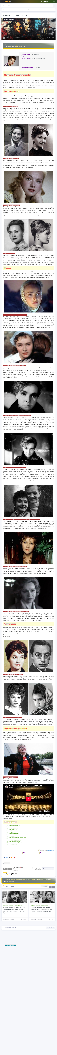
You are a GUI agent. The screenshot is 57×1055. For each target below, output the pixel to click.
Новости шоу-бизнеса (10, 9)
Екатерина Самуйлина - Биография (14, 905)
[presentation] (50, 887)
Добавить (38, 869)
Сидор (7, 37)
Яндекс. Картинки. (50, 850)
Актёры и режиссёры (22, 9)
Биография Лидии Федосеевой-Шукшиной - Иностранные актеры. (41, 905)
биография (7, 863)
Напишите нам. (51, 852)
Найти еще (45, 886)
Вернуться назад (47, 869)
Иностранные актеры (47, 919)
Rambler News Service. (50, 847)
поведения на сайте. (35, 852)
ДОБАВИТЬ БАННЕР (10, 945)
